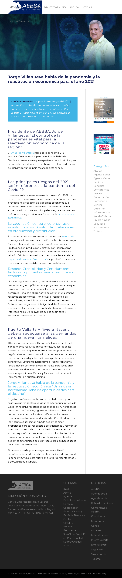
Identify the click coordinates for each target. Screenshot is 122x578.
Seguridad (99, 223)
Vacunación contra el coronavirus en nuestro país (39, 105)
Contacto (68, 519)
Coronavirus (100, 201)
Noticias (67, 526)
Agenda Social (102, 174)
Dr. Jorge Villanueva (22, 152)
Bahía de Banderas (101, 503)
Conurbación (101, 197)
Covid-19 (68, 523)
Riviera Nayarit (102, 220)
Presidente (69, 530)
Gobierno (99, 208)
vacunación (68, 236)
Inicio (66, 488)
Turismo (98, 231)
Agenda (67, 496)
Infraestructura (102, 212)
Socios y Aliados (72, 541)
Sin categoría (101, 227)
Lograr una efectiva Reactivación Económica (36, 109)
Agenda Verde (102, 178)
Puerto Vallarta (102, 216)
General (98, 204)
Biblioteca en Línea (74, 500)
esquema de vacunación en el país (27, 259)
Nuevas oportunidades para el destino (32, 116)
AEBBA (98, 170)
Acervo (67, 492)
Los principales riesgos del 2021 (51, 101)
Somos (67, 545)
